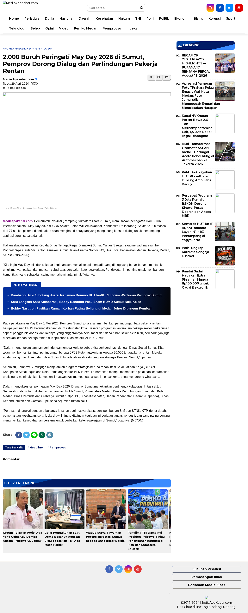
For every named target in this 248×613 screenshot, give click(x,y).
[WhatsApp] (42, 435)
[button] (167, 77)
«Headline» (23, 48)
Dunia (49, 18)
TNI (138, 18)
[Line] (34, 435)
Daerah (84, 18)
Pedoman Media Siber (206, 585)
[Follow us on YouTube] (239, 8)
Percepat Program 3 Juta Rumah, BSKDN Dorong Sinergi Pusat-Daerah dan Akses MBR (197, 206)
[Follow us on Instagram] (210, 8)
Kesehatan (104, 18)
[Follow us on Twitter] (229, 8)
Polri (150, 18)
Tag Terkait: (14, 447)
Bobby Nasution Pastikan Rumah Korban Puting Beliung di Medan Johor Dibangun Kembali (81, 308)
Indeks (132, 28)
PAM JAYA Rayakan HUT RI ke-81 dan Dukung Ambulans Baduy (197, 178)
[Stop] (158, 77)
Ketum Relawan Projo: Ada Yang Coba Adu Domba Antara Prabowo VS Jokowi (22, 537)
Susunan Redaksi (206, 569)
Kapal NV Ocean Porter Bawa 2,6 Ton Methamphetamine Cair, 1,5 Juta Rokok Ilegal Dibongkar (197, 126)
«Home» (8, 48)
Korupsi (214, 18)
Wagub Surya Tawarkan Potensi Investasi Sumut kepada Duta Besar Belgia (105, 537)
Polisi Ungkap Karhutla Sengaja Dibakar (195, 252)
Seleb (35, 28)
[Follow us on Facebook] (220, 8)
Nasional (66, 18)
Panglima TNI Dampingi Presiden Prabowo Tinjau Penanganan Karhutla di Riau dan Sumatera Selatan (146, 541)
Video (64, 28)
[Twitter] (26, 435)
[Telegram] (49, 435)
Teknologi (17, 28)
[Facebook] (18, 435)
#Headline (35, 447)
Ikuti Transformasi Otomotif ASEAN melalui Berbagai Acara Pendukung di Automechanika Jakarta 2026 (198, 154)
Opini (49, 28)
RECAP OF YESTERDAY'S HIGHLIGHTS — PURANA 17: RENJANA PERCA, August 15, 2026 (196, 65)
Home (14, 18)
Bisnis (198, 18)
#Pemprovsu (56, 447)
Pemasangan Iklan (206, 577)
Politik (164, 18)
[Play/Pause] (151, 77)
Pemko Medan (85, 28)
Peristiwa (32, 18)
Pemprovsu (112, 28)
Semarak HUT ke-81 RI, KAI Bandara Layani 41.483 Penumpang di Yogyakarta (198, 232)
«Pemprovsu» (42, 48)
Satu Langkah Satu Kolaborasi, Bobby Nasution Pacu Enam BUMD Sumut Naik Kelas (76, 302)
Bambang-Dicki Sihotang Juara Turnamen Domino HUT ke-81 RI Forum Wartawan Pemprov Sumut (86, 295)
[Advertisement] (206, 322)
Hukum (124, 18)
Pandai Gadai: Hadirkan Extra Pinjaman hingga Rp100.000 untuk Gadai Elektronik (195, 279)
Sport (230, 18)
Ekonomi (181, 18)
